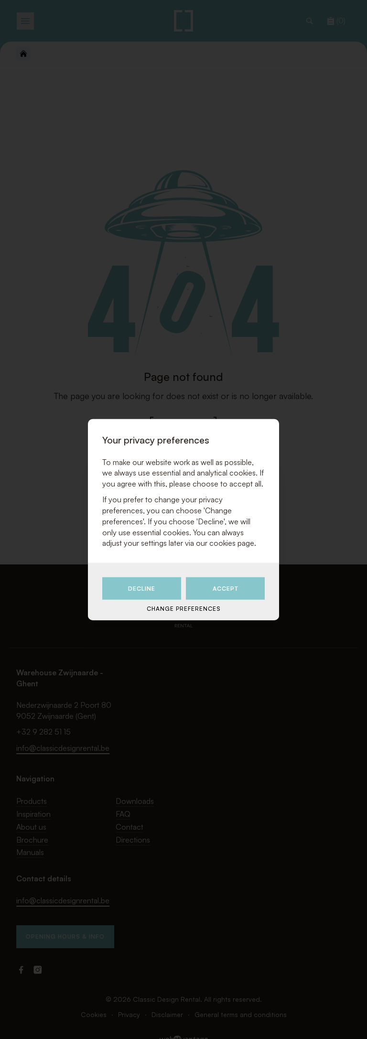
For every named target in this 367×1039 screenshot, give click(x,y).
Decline (141, 588)
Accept (225, 588)
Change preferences (183, 608)
